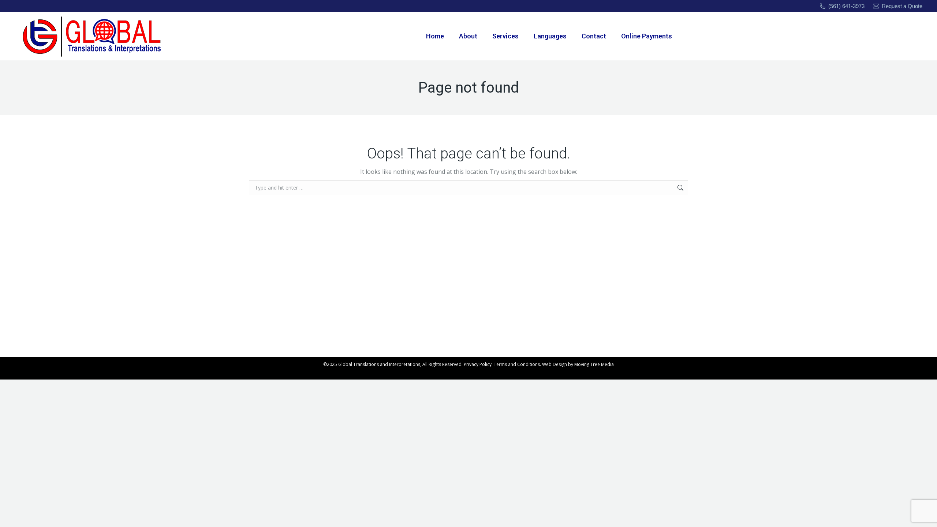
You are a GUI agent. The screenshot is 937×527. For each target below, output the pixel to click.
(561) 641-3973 (846, 6)
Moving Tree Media (594, 364)
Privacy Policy (478, 364)
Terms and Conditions (517, 364)
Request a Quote (902, 6)
